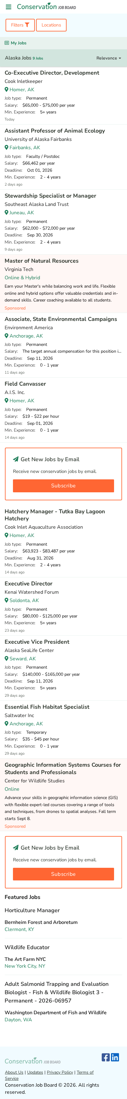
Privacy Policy (60, 1072)
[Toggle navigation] (8, 7)
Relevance (107, 58)
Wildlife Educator (27, 947)
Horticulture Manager (32, 910)
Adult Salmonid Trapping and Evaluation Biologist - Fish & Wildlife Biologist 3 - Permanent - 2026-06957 (57, 992)
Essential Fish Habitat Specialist (47, 707)
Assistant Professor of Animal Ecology (55, 130)
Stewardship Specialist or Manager (50, 195)
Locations (51, 25)
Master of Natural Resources (42, 260)
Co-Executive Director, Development (52, 72)
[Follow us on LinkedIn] (115, 1058)
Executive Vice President (37, 642)
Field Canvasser (25, 384)
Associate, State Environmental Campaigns (61, 319)
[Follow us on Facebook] (106, 1058)
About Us (14, 1072)
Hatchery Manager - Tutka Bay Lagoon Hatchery (55, 515)
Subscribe (63, 485)
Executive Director (28, 583)
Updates (35, 1072)
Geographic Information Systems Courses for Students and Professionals (63, 768)
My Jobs (19, 43)
